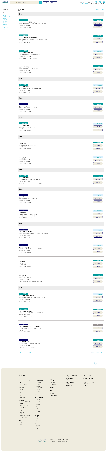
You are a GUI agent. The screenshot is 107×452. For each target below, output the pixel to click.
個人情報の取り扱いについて (63, 439)
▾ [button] (16, 2)
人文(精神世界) (39, 388)
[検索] (40, 2)
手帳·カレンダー (54, 384)
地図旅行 (52, 387)
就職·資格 (38, 404)
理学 (37, 426)
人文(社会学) (38, 382)
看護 (37, 418)
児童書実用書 (23, 417)
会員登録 (86, 3)
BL (21, 382)
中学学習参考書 (24, 403)
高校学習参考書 (24, 405)
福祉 (37, 420)
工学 (37, 428)
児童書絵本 (23, 412)
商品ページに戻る (100, 10)
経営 (37, 403)
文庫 (20, 392)
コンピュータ (37, 432)
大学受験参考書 (24, 407)
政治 (37, 408)
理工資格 (38, 425)
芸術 (20, 420)
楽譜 (21, 424)
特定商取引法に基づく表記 (62, 441)
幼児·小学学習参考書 (25, 402)
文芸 (20, 395)
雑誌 (51, 390)
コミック (21, 379)
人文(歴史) (38, 384)
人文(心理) (38, 389)
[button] (53, 2)
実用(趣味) (53, 382)
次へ (102, 352)
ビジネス (38, 401)
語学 (36, 394)
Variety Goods (54, 395)
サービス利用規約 (53, 441)
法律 (37, 406)
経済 (37, 410)
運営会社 (51, 439)
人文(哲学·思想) (39, 380)
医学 (37, 416)
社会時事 (38, 399)
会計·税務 (38, 411)
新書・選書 (21, 387)
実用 (51, 379)
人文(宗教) (38, 386)
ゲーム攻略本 (23, 384)
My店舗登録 (97, 23)
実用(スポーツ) (54, 380)
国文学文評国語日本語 (25, 397)
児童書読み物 (23, 414)
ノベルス (22, 389)
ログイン (81, 3)
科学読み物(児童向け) (25, 415)
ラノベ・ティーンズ (25, 380)
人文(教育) (38, 391)
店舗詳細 (98, 26)
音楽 (21, 422)
